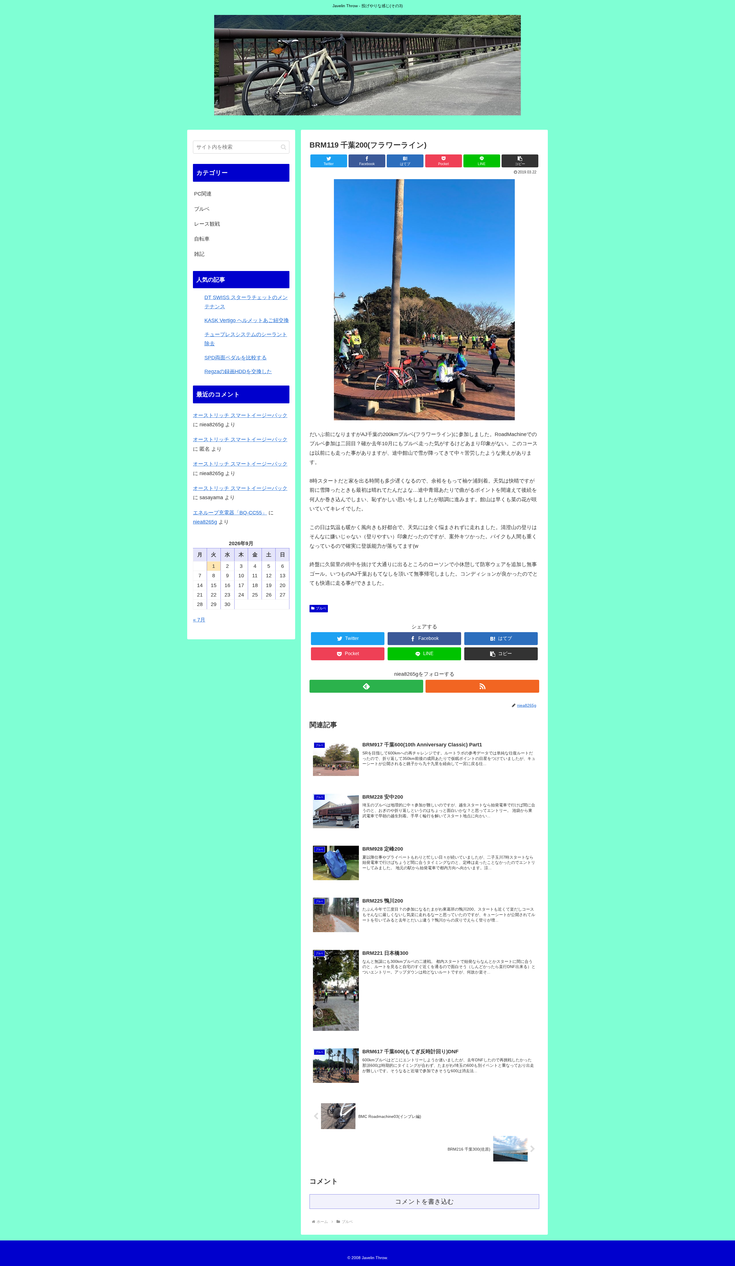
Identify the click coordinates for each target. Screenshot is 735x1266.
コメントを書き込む (424, 1201)
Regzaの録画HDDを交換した (238, 371)
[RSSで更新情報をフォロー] (482, 686)
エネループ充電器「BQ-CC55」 (230, 513)
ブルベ (321, 608)
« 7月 (199, 620)
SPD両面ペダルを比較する (235, 358)
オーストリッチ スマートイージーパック (240, 415)
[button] (283, 147)
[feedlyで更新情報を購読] (366, 686)
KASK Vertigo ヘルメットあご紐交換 (246, 320)
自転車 (202, 239)
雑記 (199, 254)
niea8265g (205, 522)
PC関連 (203, 194)
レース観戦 (207, 224)
